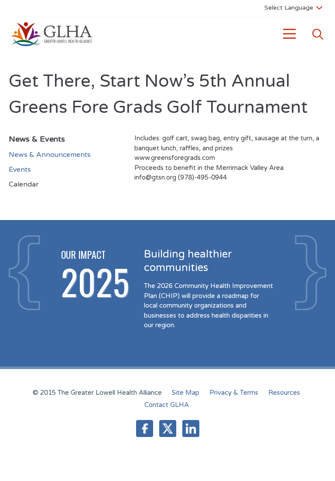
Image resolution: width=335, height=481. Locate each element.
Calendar (24, 184)
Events (20, 169)
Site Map (185, 392)
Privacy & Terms (233, 392)
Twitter (167, 428)
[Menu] (290, 34)
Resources (284, 392)
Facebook (144, 428)
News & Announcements (50, 154)
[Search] (318, 34)
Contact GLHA (166, 405)
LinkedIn (190, 428)
